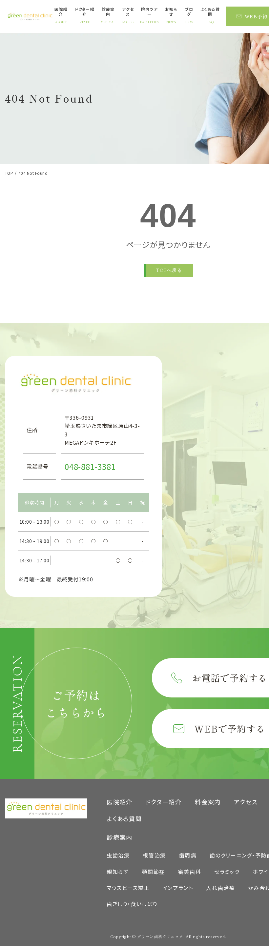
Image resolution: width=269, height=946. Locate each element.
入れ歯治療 (220, 888)
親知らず (118, 872)
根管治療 (154, 855)
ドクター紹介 (164, 801)
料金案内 (208, 801)
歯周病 (188, 855)
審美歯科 (189, 872)
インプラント (178, 888)
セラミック (226, 872)
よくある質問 (124, 818)
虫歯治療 (118, 855)
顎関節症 (153, 872)
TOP (9, 173)
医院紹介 (120, 801)
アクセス (246, 801)
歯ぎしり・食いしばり (132, 904)
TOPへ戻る (169, 270)
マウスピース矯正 (128, 888)
